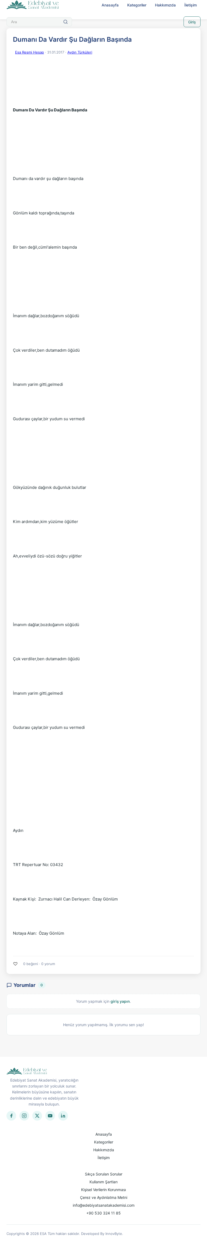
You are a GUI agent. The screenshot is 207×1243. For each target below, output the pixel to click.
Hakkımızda (165, 5)
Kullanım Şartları (103, 1182)
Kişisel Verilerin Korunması (103, 1189)
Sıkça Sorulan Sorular (103, 1174)
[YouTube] (50, 1116)
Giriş (192, 22)
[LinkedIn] (63, 1116)
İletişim (190, 5)
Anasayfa (110, 5)
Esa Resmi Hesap (29, 52)
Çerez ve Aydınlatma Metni (103, 1197)
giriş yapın (120, 1001)
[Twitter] (37, 1116)
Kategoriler (136, 5)
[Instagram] (24, 1116)
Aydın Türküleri (79, 52)
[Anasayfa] (32, 5)
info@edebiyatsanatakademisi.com (103, 1205)
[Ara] (65, 21)
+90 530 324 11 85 (103, 1213)
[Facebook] (11, 1116)
